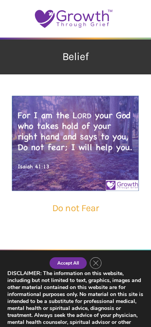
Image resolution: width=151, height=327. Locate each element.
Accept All (68, 263)
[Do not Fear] (75, 143)
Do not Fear (75, 208)
